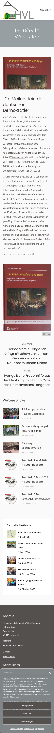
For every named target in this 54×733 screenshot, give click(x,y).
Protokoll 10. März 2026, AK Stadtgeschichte (35, 479)
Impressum (39, 729)
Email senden (9, 656)
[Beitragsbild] (11, 413)
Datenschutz (29, 729)
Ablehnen (27, 713)
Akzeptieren (27, 705)
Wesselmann (17, 157)
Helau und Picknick (27, 569)
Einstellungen (27, 721)
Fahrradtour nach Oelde (29, 532)
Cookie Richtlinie (16, 729)
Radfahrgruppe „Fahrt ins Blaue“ (30, 582)
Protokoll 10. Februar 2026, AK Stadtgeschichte (36, 496)
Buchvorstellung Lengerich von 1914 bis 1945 (36, 428)
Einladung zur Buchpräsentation (31, 445)
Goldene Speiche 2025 (29, 558)
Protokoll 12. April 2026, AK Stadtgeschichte (35, 462)
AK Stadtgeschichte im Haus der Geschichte (34, 411)
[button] (49, 672)
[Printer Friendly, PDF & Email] (46, 334)
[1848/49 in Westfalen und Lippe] (27, 298)
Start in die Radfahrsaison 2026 (30, 545)
